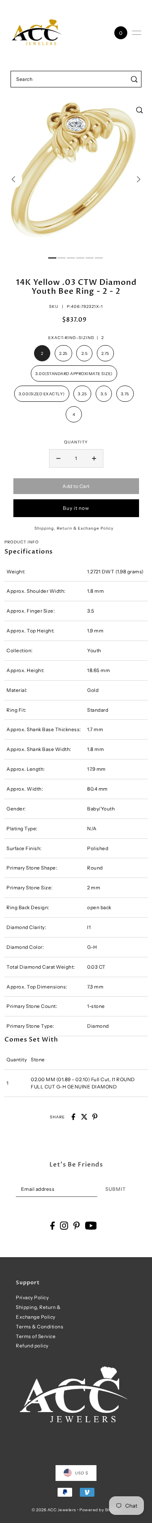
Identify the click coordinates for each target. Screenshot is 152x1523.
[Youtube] (91, 1226)
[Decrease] (58, 458)
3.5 (104, 393)
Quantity (76, 441)
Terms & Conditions (39, 1327)
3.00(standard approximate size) (74, 373)
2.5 (84, 353)
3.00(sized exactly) (42, 393)
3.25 (82, 393)
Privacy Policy (32, 1297)
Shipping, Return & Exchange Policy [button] (73, 528)
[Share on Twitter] (84, 1117)
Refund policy (32, 1346)
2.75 (105, 353)
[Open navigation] (136, 32)
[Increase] (94, 458)
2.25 (63, 353)
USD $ (81, 1472)
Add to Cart (76, 486)
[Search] (134, 79)
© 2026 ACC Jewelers (54, 1509)
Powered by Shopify (99, 1509)
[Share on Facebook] (73, 1117)
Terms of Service (36, 1336)
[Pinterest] (76, 1226)
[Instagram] (64, 1226)
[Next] (139, 179)
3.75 (125, 393)
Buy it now (76, 508)
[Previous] (13, 179)
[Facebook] (52, 1226)
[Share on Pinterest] (95, 1117)
